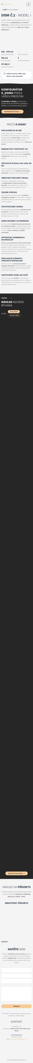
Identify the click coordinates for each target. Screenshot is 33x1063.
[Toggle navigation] (28, 4)
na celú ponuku (10, 10)
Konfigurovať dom (11, 112)
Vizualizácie (14, 312)
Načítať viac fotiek (15, 874)
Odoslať (16, 1006)
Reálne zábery (14, 315)
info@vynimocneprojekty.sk (18, 1039)
